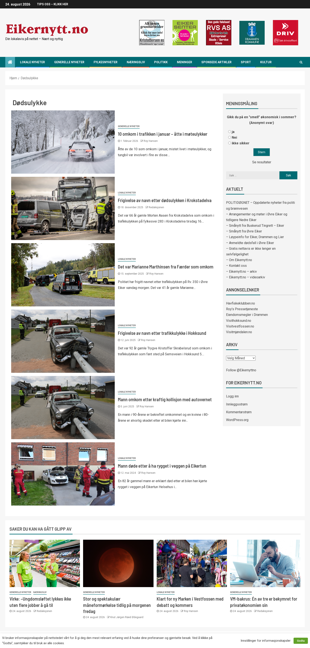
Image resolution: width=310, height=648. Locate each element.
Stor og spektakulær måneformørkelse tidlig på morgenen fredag (117, 605)
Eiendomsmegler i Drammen (247, 315)
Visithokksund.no (238, 321)
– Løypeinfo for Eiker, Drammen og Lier (255, 237)
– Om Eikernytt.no (239, 260)
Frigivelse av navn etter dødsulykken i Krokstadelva (165, 200)
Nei (234, 138)
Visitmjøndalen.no (239, 332)
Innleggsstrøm (237, 404)
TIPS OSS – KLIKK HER (52, 4)
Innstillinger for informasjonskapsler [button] (266, 641)
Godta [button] (301, 640)
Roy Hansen (151, 141)
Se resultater (261, 162)
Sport (246, 62)
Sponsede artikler (216, 62)
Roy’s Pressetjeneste (242, 309)
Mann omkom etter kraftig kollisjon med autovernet (165, 399)
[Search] (301, 62)
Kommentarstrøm (239, 412)
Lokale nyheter (32, 62)
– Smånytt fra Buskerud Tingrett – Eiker (255, 226)
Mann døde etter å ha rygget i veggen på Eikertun (162, 465)
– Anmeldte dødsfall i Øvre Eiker (250, 243)
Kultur (266, 62)
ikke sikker (240, 143)
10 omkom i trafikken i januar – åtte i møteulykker (162, 134)
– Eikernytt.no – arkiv (241, 272)
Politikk (161, 62)
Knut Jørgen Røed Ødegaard (126, 617)
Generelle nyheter (69, 62)
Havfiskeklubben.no (240, 303)
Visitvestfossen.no (240, 326)
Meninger (184, 62)
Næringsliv (136, 62)
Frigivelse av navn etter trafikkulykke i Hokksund (162, 333)
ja (233, 132)
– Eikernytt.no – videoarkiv (245, 277)
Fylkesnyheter (105, 62)
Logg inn (232, 396)
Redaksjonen (156, 207)
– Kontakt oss (236, 266)
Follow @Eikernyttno (241, 370)
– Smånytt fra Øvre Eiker (244, 231)
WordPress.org (237, 420)
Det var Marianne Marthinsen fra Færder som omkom (165, 266)
